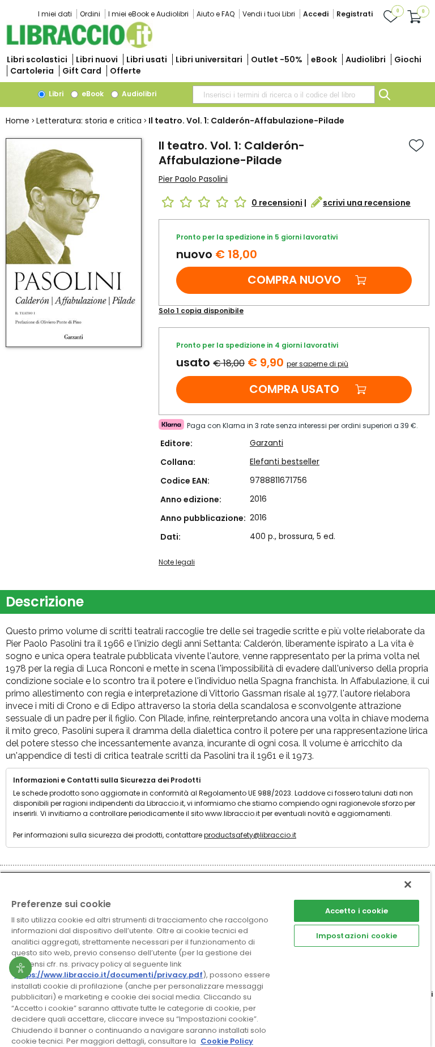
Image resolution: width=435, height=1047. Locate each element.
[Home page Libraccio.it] (79, 45)
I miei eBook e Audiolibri (148, 14)
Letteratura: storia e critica (89, 120)
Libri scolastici (37, 59)
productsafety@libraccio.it (250, 835)
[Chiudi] (407, 884)
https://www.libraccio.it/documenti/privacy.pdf (108, 974)
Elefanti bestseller (284, 461)
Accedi (316, 14)
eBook (324, 59)
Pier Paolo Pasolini (193, 179)
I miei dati (55, 14)
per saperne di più (317, 364)
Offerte (125, 70)
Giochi (407, 59)
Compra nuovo (294, 280)
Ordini (90, 14)
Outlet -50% (276, 59)
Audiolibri (366, 59)
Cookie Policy (227, 1041)
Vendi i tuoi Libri (268, 14)
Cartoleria (32, 70)
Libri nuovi (97, 59)
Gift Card (81, 70)
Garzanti (266, 442)
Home (17, 120)
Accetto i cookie (357, 910)
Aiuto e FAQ (215, 14)
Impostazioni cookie (356, 935)
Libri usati (146, 59)
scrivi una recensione (367, 202)
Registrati (354, 14)
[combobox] (284, 95)
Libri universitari (209, 59)
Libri (55, 94)
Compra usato (294, 389)
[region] (215, 959)
